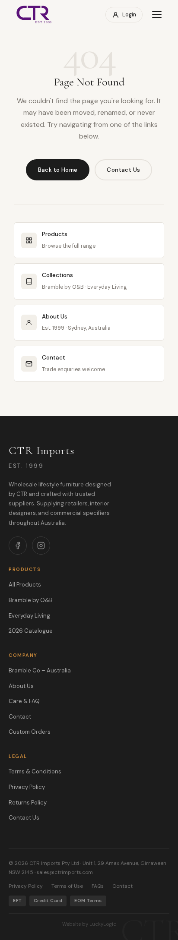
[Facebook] (18, 545)
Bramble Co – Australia (40, 670)
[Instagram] (41, 545)
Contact (20, 716)
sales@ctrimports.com (65, 872)
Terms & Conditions (35, 771)
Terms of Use (67, 886)
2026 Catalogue (31, 630)
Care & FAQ (24, 701)
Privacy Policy (27, 787)
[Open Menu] (156, 15)
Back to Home (58, 169)
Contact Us (123, 169)
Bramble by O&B (31, 600)
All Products (25, 584)
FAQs (98, 886)
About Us (21, 686)
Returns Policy (28, 802)
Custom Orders (30, 731)
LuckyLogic (102, 924)
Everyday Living (29, 615)
